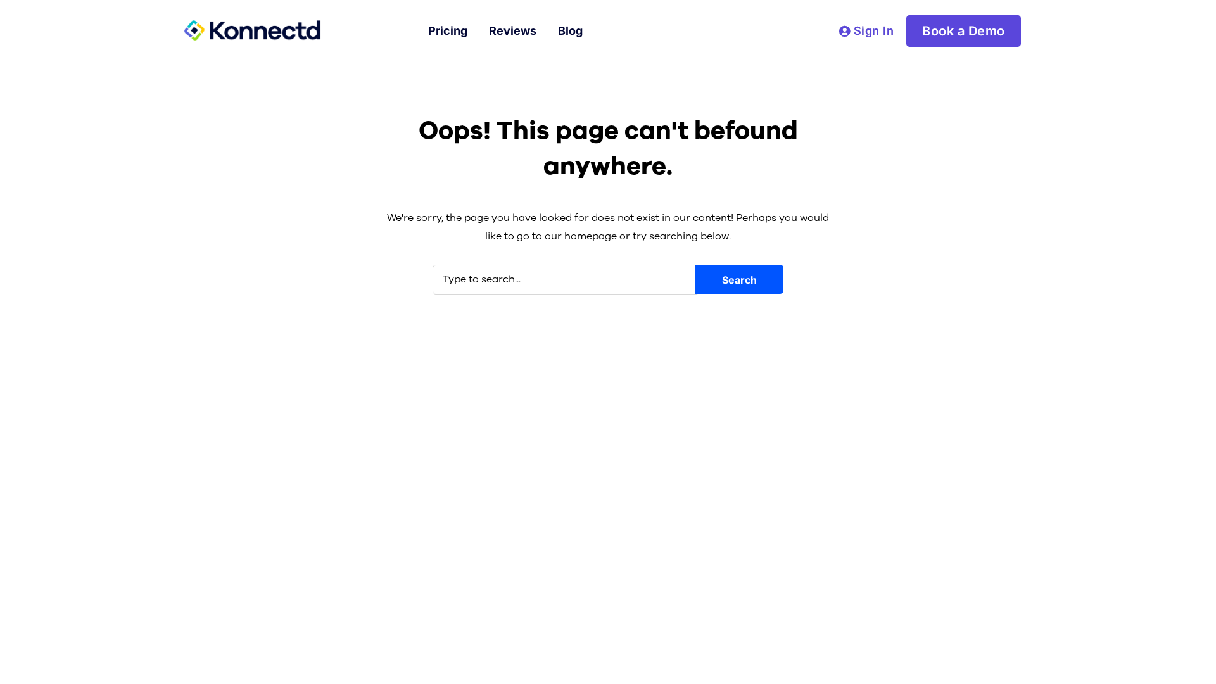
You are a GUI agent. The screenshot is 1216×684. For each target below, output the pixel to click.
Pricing (447, 30)
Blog (570, 30)
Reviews (512, 30)
